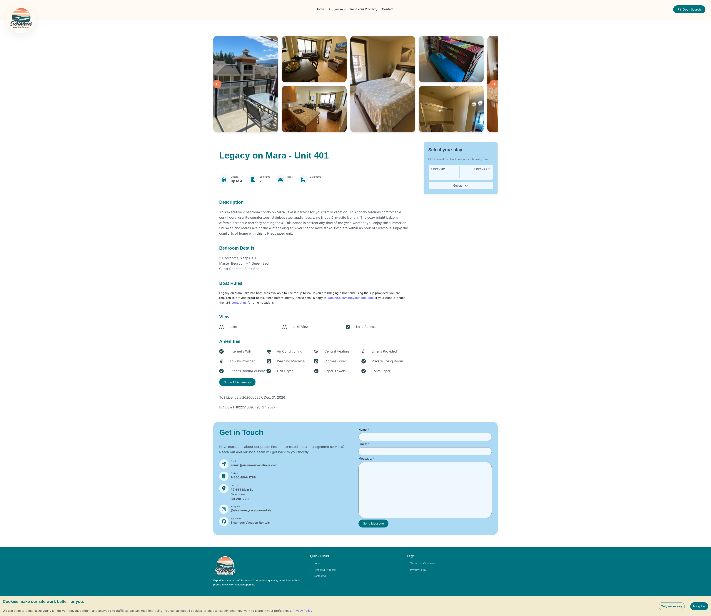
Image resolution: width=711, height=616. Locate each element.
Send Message (373, 523)
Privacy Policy (418, 569)
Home (320, 9)
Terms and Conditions (423, 563)
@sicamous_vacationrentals (251, 510)
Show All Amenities (237, 382)
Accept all (699, 606)
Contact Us (319, 575)
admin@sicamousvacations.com (351, 298)
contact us (239, 302)
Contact (387, 9)
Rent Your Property (363, 9)
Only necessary (672, 606)
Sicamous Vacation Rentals (250, 522)
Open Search (692, 9)
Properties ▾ (337, 9)
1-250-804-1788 (243, 477)
